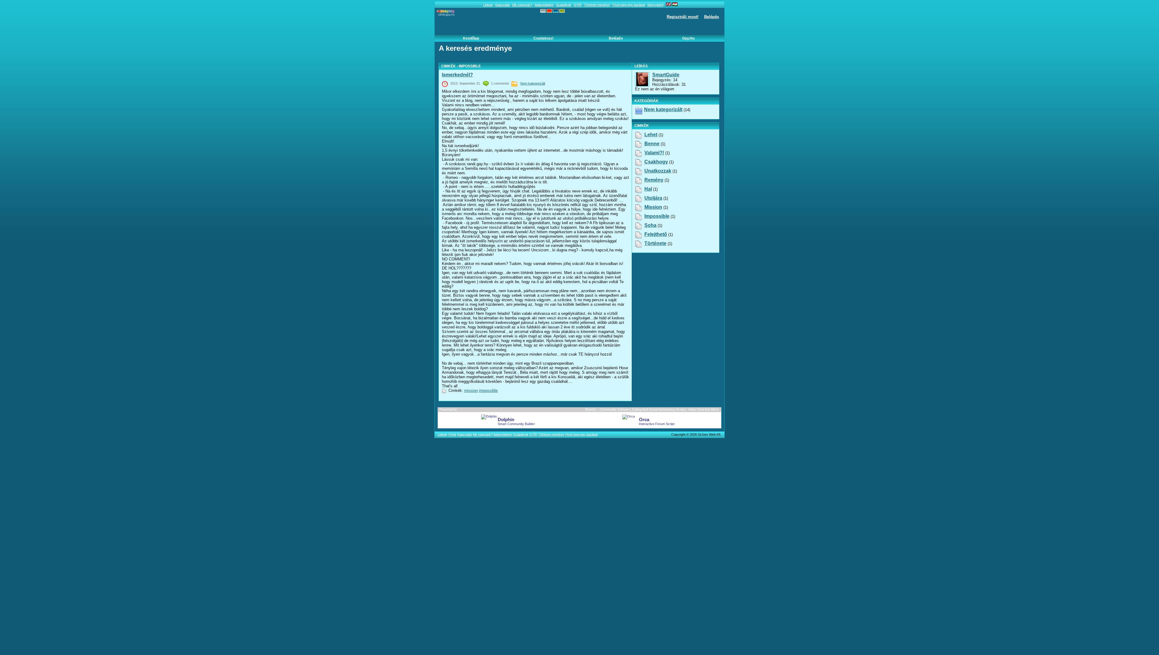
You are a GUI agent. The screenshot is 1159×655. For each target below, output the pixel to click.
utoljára (653, 198)
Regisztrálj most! (682, 17)
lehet (650, 134)
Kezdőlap (471, 38)
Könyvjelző (655, 5)
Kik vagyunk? (522, 5)
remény (653, 179)
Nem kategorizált (532, 83)
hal (648, 189)
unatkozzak (657, 170)
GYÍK (578, 5)
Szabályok (563, 5)
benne (651, 143)
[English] (668, 5)
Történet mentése (597, 5)
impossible (488, 390)
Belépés (711, 17)
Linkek (488, 5)
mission (471, 390)
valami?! (654, 152)
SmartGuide (665, 74)
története (655, 243)
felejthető (655, 234)
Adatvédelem (544, 5)
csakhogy (656, 161)
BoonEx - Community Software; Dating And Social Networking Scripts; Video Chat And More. (652, 409)
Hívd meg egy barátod (628, 5)
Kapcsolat (502, 5)
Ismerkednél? (457, 74)
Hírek (452, 434)
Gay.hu (688, 38)
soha (650, 225)
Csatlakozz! (543, 38)
